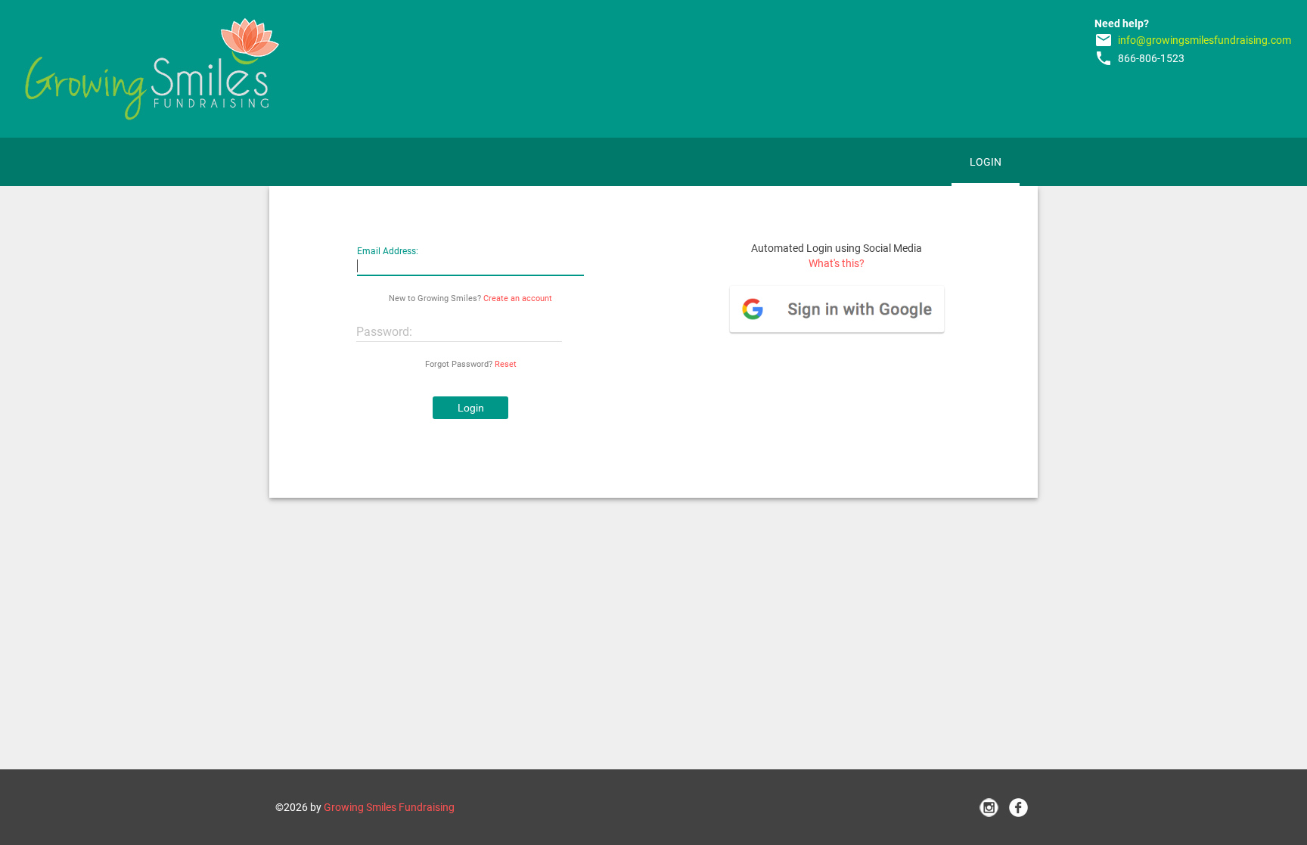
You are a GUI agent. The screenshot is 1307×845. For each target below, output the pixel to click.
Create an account (517, 298)
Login (985, 162)
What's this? (837, 263)
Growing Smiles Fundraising (389, 807)
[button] (470, 407)
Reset (506, 364)
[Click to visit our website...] (152, 69)
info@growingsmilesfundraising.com (1204, 40)
